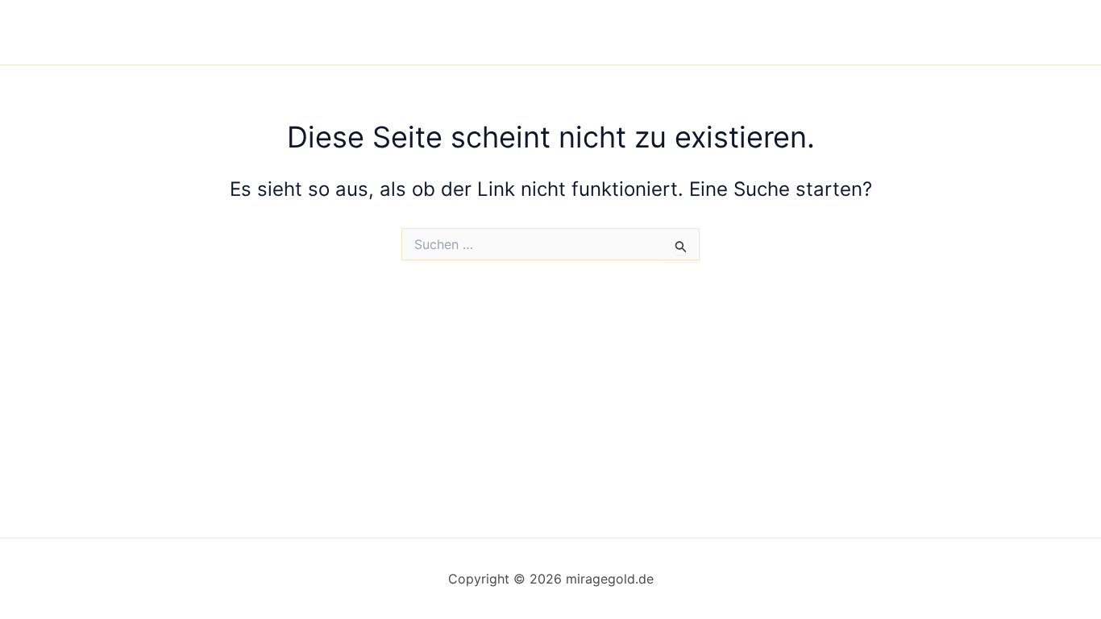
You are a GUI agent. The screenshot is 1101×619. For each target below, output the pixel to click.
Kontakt (894, 32)
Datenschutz (807, 32)
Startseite (621, 32)
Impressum (710, 32)
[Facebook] (954, 33)
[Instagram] (978, 33)
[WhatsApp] (1002, 33)
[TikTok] (1027, 33)
